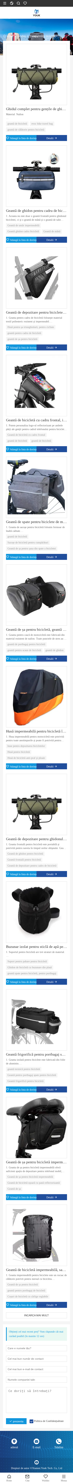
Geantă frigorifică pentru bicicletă (25, 1081)
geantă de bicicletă (17, 123)
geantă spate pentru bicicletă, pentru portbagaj (31, 973)
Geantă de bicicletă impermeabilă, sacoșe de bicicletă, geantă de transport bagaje (36, 1270)
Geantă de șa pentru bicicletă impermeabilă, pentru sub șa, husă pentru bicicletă (36, 1162)
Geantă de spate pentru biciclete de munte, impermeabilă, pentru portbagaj (36, 522)
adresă (14, 1447)
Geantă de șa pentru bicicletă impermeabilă (30, 1176)
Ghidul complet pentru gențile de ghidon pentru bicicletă (36, 109)
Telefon (58, 1447)
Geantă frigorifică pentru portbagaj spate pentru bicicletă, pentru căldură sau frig (36, 1054)
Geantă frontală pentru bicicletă (24, 859)
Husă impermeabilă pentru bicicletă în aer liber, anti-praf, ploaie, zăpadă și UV (36, 731)
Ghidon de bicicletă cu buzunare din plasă (29, 967)
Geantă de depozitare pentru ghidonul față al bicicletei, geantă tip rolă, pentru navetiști (36, 839)
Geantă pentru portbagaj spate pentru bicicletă (31, 1075)
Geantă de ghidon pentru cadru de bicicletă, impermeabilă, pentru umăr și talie (36, 211)
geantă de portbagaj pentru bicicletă (26, 644)
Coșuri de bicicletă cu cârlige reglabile (27, 1296)
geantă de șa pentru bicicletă (22, 339)
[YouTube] (36, 1462)
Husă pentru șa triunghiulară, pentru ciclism (30, 327)
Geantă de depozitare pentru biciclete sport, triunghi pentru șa (36, 312)
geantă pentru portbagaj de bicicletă (26, 1290)
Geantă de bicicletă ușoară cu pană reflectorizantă (33, 1182)
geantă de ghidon (54, 650)
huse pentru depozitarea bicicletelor (26, 746)
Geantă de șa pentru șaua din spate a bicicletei (31, 548)
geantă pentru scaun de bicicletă (24, 650)
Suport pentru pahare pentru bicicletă (27, 961)
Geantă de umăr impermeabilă (23, 225)
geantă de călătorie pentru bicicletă (25, 129)
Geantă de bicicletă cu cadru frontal (26, 434)
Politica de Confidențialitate (49, 1421)
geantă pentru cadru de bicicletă (24, 333)
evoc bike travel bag (42, 123)
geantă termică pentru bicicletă (23, 1069)
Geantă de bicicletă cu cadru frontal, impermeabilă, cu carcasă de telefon (36, 420)
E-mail (36, 1447)
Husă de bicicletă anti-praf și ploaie (26, 758)
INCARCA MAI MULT (36, 1315)
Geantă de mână (51, 231)
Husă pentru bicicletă (18, 752)
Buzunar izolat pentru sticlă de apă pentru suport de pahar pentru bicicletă (36, 947)
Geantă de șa (14, 1188)
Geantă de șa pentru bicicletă (22, 1284)
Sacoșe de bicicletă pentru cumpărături (27, 542)
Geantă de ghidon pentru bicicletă (25, 853)
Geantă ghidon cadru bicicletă (23, 231)
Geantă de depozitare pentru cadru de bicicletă (31, 865)
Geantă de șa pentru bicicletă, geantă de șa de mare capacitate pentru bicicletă (36, 629)
